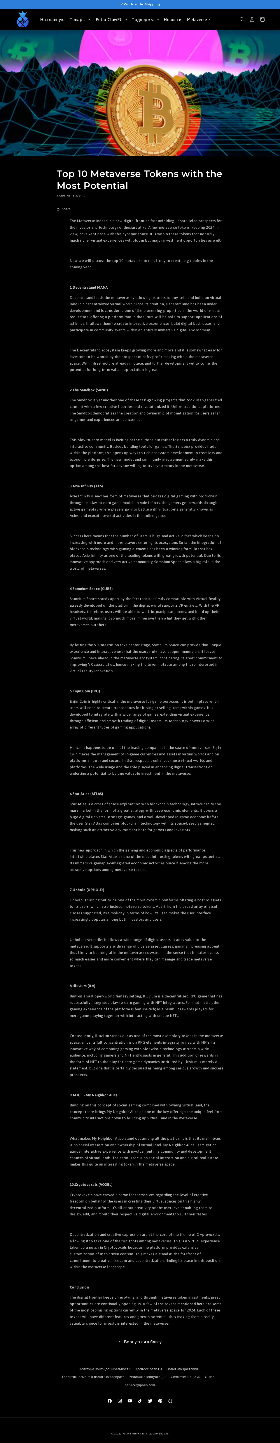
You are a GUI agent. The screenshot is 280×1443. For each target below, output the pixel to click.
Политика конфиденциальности (104, 1369)
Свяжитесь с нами (186, 1377)
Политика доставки (182, 1369)
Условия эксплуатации (147, 1377)
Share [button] (66, 209)
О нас (209, 1377)
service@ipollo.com (140, 1385)
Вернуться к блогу (143, 1341)
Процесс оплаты (148, 1369)
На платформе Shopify (153, 1433)
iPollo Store (129, 1433)
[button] (79, 19)
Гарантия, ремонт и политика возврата (93, 1377)
